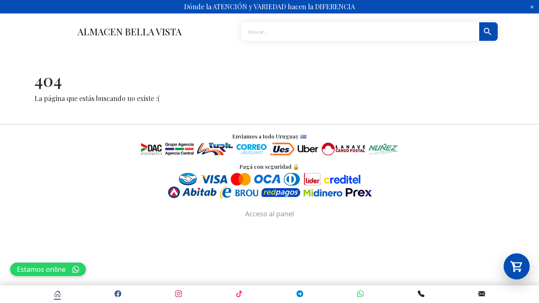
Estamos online (41, 269)
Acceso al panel (269, 213)
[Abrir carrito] (517, 266)
